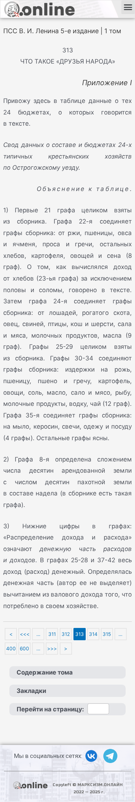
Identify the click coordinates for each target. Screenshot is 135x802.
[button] (128, 7)
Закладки (31, 690)
